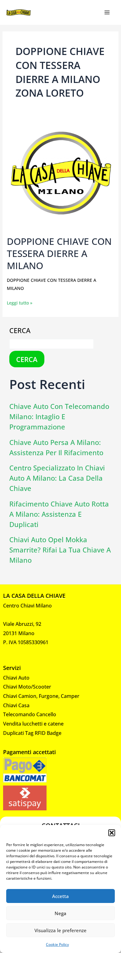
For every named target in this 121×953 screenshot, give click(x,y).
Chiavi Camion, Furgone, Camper (41, 696)
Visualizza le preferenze (60, 930)
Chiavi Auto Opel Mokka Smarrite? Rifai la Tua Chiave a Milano (60, 550)
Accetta (60, 896)
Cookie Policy (57, 944)
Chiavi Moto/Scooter (27, 686)
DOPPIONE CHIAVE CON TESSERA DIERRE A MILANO (59, 253)
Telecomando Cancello (29, 714)
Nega (60, 913)
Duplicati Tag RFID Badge (32, 733)
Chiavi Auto (16, 677)
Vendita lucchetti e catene (33, 723)
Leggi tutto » (19, 302)
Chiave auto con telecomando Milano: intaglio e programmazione (59, 416)
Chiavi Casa (16, 705)
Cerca (19, 330)
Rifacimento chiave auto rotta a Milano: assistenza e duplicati (59, 514)
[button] (112, 833)
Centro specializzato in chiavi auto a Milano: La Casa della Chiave (57, 478)
